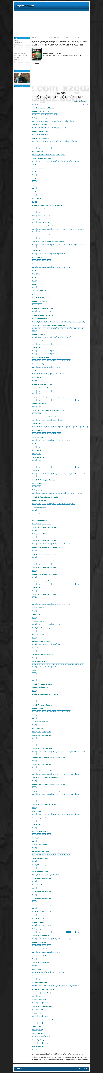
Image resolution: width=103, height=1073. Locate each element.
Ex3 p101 (40, 1009)
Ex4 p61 (59, 503)
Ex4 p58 (58, 493)
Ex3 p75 (44, 751)
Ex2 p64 (34, 564)
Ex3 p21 (54, 244)
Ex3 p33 (54, 328)
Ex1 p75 (34, 738)
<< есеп (35, 104)
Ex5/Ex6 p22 (55, 253)
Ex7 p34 (63, 337)
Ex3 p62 (34, 523)
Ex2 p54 (34, 467)
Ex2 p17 (34, 215)
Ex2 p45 (44, 400)
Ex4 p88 (63, 932)
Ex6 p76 (73, 774)
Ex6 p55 (54, 344)
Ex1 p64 (34, 550)
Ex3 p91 (54, 952)
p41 (33, 380)
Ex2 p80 (34, 854)
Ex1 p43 (34, 391)
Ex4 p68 (44, 644)
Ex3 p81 (43, 874)
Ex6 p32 (77, 321)
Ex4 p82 (34, 894)
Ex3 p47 (44, 420)
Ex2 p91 (44, 952)
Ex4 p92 (58, 972)
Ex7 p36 (49, 353)
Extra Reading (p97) (66, 985)
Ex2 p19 (44, 229)
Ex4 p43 (54, 391)
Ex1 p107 (34, 1043)
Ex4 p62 (44, 523)
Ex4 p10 (44, 148)
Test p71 (34, 673)
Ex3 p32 (48, 321)
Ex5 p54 (63, 467)
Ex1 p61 (34, 503)
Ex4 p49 (44, 433)
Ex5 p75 (63, 751)
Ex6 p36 (39, 353)
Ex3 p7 (51, 127)
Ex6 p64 (63, 564)
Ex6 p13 (73, 161)
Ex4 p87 (44, 925)
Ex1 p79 (34, 821)
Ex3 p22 (34, 253)
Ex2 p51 (44, 440)
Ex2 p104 (40, 1029)
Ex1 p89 (34, 938)
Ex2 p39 (34, 367)
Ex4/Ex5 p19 (64, 229)
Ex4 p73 (54, 711)
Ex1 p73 (34, 690)
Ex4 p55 (63, 473)
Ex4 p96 (54, 985)
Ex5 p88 (73, 932)
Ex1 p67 (34, 611)
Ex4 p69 (43, 664)
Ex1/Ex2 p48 (35, 426)
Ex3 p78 (44, 814)
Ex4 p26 (34, 280)
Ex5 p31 (44, 311)
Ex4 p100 (40, 1002)
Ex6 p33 (83, 328)
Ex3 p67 (48, 154)
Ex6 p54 (73, 467)
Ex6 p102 (45, 1016)
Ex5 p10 (54, 148)
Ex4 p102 (34, 1016)
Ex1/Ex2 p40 (35, 374)
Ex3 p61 (49, 503)
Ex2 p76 (34, 774)
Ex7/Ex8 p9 (69, 141)
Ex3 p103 (40, 1023)
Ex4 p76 (54, 774)
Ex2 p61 (39, 503)
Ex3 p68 (34, 644)
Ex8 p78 (73, 814)
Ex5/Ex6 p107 (46, 1043)
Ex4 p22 (44, 253)
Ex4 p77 (54, 794)
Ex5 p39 (54, 367)
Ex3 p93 (34, 979)
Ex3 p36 (34, 350)
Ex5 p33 (73, 328)
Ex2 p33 (44, 328)
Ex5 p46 (34, 413)
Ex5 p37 (63, 360)
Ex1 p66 (34, 590)
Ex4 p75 (54, 751)
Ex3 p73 (44, 711)
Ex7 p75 (83, 751)
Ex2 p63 (34, 543)
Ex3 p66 (44, 604)
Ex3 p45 (54, 400)
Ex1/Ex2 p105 (35, 1036)
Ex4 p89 (63, 938)
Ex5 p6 (51, 121)
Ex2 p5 (42, 114)
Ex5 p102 (40, 1016)
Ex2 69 (34, 664)
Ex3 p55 (44, 344)
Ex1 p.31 (34, 304)
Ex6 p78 (63, 814)
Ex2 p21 (44, 244)
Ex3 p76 (44, 774)
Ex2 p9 (34, 141)
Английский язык (18, 42)
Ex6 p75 (73, 751)
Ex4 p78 (54, 814)
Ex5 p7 (68, 503)
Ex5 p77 (63, 794)
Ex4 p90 (34, 945)
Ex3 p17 (44, 215)
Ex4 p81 (53, 874)
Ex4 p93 (44, 979)
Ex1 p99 (34, 996)
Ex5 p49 (54, 433)
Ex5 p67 (54, 624)
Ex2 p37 (34, 360)
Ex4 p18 (44, 222)
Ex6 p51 (63, 440)
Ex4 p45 (63, 400)
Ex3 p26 (34, 274)
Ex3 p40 (48, 374)
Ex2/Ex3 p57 (45, 493)
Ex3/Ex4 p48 (49, 426)
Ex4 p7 (59, 127)
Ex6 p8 (42, 134)
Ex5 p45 (73, 400)
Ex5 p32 (68, 321)
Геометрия (16, 48)
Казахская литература (19, 53)
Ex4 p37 (54, 360)
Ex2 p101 (34, 1009)
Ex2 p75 (34, 751)
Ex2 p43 (44, 391)
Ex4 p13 (63, 161)
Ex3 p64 (44, 564)
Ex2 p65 (34, 584)
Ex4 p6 (42, 121)
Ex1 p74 (34, 718)
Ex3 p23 (34, 260)
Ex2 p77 (34, 794)
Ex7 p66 (63, 604)
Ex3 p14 (34, 174)
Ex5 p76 (63, 774)
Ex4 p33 (63, 328)
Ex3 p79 (34, 834)
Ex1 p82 (34, 881)
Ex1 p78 (34, 801)
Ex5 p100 (45, 1002)
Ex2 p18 (34, 222)
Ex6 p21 (83, 244)
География (16, 46)
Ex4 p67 (58, 154)
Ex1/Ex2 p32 (35, 321)
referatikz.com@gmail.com (84, 1068)
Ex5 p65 (63, 584)
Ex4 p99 (39, 996)
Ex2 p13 (44, 161)
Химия (15, 66)
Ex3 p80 (44, 854)
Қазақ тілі (16, 57)
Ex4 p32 (58, 321)
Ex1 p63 (34, 530)
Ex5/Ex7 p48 (63, 426)
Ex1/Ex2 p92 (35, 972)
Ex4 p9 (42, 141)
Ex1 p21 (34, 244)
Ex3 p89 (54, 938)
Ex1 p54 (34, 453)
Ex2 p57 (34, 493)
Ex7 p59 (68, 493)
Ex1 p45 (34, 400)
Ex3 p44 (77, 391)
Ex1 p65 (34, 570)
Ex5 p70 (39, 666)
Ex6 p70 (49, 666)
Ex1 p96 (34, 985)
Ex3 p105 (42, 1036)
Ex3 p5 (51, 114)
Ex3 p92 (48, 972)
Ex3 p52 (34, 447)
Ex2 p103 (34, 1023)
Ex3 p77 (44, 794)
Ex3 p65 (44, 584)
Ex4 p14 (34, 188)
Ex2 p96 (44, 985)
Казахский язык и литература (21, 55)
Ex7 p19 (34, 231)
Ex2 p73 (34, 711)
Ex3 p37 (44, 360)
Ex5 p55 (73, 473)
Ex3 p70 (72, 664)
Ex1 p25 (34, 267)
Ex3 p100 (34, 1002)
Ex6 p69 (62, 664)
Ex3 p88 (54, 932)
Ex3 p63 (44, 543)
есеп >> (86, 104)
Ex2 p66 (34, 604)
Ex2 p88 (44, 932)
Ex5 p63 (63, 543)
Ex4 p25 (54, 267)
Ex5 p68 (54, 644)
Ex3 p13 (54, 161)
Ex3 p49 (34, 433)
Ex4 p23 (44, 260)
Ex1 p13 (34, 161)
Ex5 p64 (54, 564)
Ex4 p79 (44, 834)
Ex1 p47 (34, 420)
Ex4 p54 (54, 467)
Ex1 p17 (34, 212)
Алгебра (16, 40)
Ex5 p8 (34, 134)
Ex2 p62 (34, 510)
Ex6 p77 (73, 794)
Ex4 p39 (44, 367)
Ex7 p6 (68, 121)
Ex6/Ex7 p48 (77, 426)
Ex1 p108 (34, 1049)
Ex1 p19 (34, 229)
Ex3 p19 (54, 229)
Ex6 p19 (77, 229)
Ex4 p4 (57, 374)
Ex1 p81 (34, 861)
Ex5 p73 (63, 711)
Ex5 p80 (63, 854)
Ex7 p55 (63, 344)
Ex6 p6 (59, 121)
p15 (33, 201)
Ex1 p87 (34, 925)
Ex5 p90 (44, 945)
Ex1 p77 (34, 780)
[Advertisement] (51, 23)
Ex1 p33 (34, 328)
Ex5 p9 (51, 141)
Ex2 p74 (34, 731)
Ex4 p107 (40, 1043)
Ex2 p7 (42, 127)
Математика (17, 59)
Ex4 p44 (34, 393)
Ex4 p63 (54, 543)
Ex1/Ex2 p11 (35, 154)
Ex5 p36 (54, 350)
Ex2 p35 (34, 344)
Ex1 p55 (34, 473)
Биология (16, 44)
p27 (33, 294)
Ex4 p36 (44, 350)
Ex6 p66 (54, 604)
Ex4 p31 (34, 311)
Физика (16, 63)
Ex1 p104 (34, 1029)
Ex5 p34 (44, 337)
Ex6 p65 (73, 584)
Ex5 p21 (73, 244)
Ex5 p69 (53, 664)
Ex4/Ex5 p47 (55, 420)
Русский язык (17, 61)
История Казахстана (19, 51)
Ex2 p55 (44, 473)
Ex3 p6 (34, 121)
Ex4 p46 (34, 406)
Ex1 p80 (34, 841)
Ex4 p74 (44, 731)
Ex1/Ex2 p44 (64, 391)
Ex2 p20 (44, 238)
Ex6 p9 (59, 141)
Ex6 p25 (63, 267)
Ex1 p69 (34, 651)
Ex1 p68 (34, 631)
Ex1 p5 (34, 114)
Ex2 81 (34, 874)
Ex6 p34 (54, 337)
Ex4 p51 (54, 440)
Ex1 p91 (34, 952)
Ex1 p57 (34, 486)
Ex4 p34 (34, 337)
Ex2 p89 (44, 938)
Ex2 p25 (44, 267)
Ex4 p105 (47, 1036)
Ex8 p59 (77, 493)
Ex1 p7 (34, 127)
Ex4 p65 (54, 584)
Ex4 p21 (63, 244)
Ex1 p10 (34, 148)
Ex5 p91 (34, 958)
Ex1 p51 (34, 440)
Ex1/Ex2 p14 (35, 168)
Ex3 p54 (44, 467)
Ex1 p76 (34, 760)
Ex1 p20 (34, 238)
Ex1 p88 (34, 932)
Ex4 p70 (82, 664)
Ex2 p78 (34, 814)
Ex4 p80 (54, 854)
